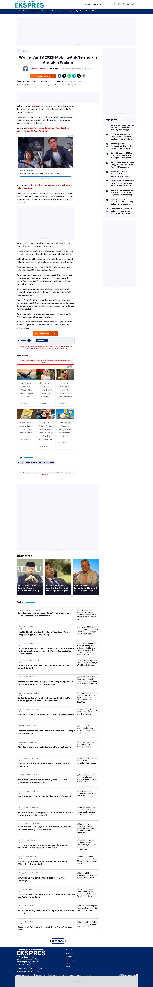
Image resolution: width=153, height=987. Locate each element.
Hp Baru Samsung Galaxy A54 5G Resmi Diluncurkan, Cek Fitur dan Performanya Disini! (46, 895)
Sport (78, 11)
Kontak (52, 975)
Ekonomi (45, 11)
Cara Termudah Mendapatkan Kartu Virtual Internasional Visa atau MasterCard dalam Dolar (44, 614)
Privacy (90, 975)
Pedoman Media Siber (65, 975)
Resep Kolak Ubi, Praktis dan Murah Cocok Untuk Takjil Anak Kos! (45, 928)
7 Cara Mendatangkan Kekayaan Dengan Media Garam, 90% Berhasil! (46, 912)
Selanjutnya (42, 340)
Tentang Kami (20, 975)
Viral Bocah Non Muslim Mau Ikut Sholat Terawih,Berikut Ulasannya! (43, 764)
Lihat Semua (58, 941)
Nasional (35, 11)
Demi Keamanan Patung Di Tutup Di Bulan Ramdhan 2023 (44, 796)
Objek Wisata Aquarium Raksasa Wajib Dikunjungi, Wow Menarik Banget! (43, 666)
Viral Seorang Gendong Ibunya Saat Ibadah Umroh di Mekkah (46, 714)
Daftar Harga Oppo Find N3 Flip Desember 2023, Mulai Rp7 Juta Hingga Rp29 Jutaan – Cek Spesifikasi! (45, 699)
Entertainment (58, 11)
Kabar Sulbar (22, 11)
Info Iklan (38, 975)
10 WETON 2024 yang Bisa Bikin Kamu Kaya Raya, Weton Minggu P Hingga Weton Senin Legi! (44, 633)
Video (86, 11)
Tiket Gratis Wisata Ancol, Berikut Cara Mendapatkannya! (44, 747)
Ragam (26, 51)
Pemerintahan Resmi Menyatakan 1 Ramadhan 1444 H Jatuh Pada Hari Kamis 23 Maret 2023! (45, 813)
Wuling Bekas (49, 462)
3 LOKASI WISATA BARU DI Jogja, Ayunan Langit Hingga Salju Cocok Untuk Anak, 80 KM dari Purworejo (45, 683)
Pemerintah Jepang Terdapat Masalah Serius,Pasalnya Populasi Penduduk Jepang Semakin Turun (43, 846)
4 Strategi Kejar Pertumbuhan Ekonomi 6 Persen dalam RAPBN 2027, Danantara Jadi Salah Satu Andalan (85, 590)
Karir (46, 975)
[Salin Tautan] (84, 76)
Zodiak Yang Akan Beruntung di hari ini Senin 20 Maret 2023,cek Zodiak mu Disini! (43, 863)
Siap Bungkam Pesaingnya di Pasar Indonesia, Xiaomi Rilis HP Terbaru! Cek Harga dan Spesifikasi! (46, 828)
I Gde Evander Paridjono (39, 69)
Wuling (35, 106)
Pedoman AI (80, 975)
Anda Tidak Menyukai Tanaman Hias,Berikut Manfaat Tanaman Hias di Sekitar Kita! (42, 781)
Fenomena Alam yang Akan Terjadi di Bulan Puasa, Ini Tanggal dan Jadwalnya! (46, 732)
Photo (94, 11)
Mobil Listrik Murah (33, 462)
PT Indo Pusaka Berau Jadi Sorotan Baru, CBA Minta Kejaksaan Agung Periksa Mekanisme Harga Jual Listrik (57, 590)
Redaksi (30, 975)
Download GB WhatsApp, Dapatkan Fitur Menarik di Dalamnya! (41, 879)
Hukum (70, 11)
